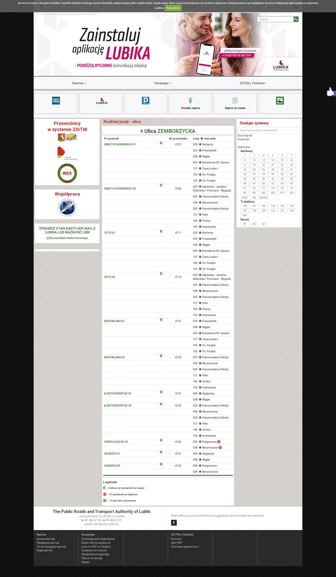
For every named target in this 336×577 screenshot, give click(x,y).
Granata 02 (112, 465)
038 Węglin (201, 156)
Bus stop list (245, 135)
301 (254, 192)
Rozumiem (173, 7)
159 (264, 210)
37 (291, 174)
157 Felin (200, 214)
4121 (178, 321)
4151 (178, 453)
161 (282, 210)
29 (272, 169)
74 (272, 188)
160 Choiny (202, 220)
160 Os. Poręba (204, 174)
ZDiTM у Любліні (252, 83)
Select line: (244, 147)
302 (264, 192)
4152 (178, 465)
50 (263, 183)
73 (263, 188)
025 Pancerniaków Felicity (211, 196)
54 (282, 183)
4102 (178, 188)
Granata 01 (112, 453)
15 (282, 160)
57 (244, 188)
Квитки (77, 83)
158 (254, 210)
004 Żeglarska (203, 393)
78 (282, 188)
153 (264, 206)
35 (272, 174)
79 (291, 188)
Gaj (254, 197)
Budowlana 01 (114, 321)
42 (272, 178)
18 (254, 164)
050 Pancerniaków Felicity (211, 208)
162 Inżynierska (204, 226)
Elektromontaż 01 (117, 393)
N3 (263, 224)
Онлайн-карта (190, 108)
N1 (244, 224)
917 (282, 192)
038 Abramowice (205, 202)
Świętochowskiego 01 (120, 144)
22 (282, 164)
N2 (254, 224)
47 (254, 183)
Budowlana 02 (114, 357)
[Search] (296, 19)
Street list (243, 139)
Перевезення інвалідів (95, 554)
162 (292, 210)
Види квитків (45, 550)
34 (263, 174)
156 (292, 206)
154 (273, 206)
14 (272, 160)
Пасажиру (161, 83)
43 (282, 178)
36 (282, 174)
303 (273, 192)
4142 (178, 441)
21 (272, 164)
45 (244, 183)
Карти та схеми (235, 108)
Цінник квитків (46, 538)
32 (244, 174)
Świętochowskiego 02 (120, 188)
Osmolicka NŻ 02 (116, 441)
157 (245, 210)
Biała (245, 197)
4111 (178, 232)
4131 (178, 393)
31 (291, 169)
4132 (178, 405)
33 (254, 174)
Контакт (176, 538)
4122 (178, 357)
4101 (178, 144)
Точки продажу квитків (51, 546)
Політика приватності (185, 546)
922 (292, 192)
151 (254, 206)
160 (273, 210)
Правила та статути (94, 550)
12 (254, 160)
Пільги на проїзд (91, 558)
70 (254, 188)
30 (282, 169)
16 (291, 160)
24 (244, 169)
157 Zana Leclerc (205, 168)
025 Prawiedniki (204, 150)
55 (291, 183)
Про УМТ (176, 542)
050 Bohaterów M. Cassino (211, 162)
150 (245, 206)
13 (263, 160)
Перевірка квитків (48, 542)
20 (263, 164)
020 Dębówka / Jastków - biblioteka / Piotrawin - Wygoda (212, 188)
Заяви (85, 562)
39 (254, 178)
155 (282, 206)
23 (291, 164)
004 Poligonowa (205, 441)
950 (245, 215)
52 (272, 183)
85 (244, 192)
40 (263, 178)
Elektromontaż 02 (117, 405)
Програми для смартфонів (98, 538)
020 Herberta (203, 144)
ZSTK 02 (109, 276)
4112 (178, 276)
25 (254, 169)
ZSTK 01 (109, 232)
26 (263, 169)
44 (291, 178)
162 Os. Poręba (204, 180)
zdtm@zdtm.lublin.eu (106, 524)
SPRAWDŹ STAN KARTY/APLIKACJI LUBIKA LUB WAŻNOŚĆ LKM (67, 230)
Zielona (263, 197)
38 (244, 178)
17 (244, 164)
